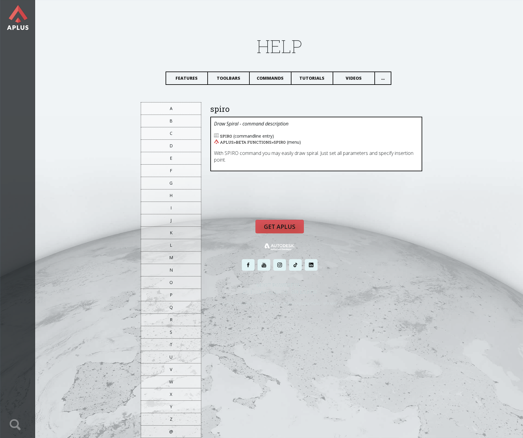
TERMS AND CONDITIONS (302, 303)
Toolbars (228, 78)
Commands (270, 78)
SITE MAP (330, 303)
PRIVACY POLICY (269, 303)
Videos (354, 78)
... (383, 78)
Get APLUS (279, 227)
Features (187, 78)
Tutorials (311, 78)
